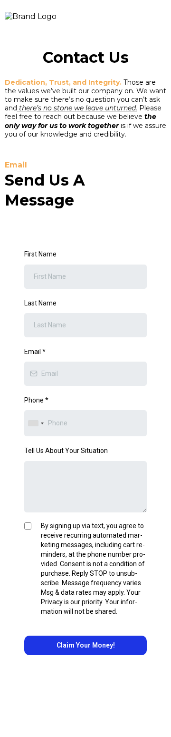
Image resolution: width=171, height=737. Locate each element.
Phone (36, 400)
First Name (40, 254)
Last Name (40, 303)
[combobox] (36, 423)
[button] (163, 17)
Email (35, 351)
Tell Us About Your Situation (66, 450)
